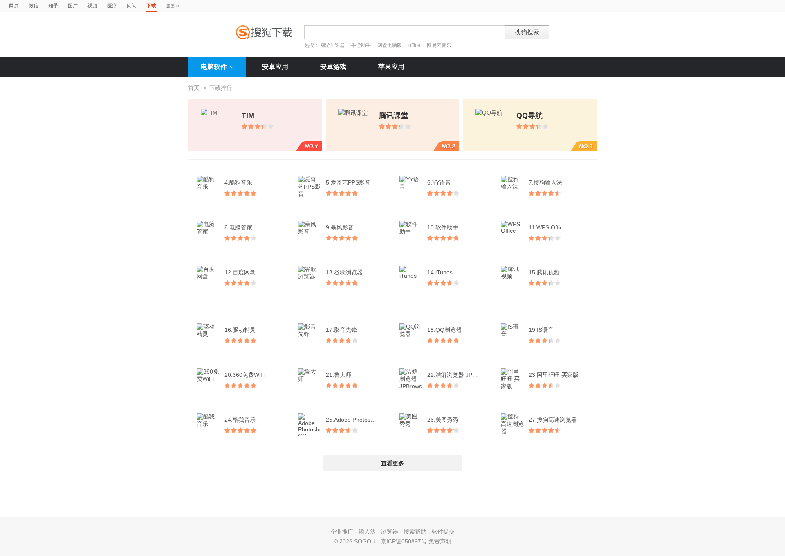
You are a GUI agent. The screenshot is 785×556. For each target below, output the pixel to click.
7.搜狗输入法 (545, 182)
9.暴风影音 (340, 227)
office (415, 45)
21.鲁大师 (338, 374)
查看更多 (392, 463)
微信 (33, 6)
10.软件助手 (442, 227)
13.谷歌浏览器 (344, 272)
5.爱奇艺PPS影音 (348, 182)
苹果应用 (391, 66)
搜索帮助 (415, 531)
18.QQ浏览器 (444, 330)
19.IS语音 (541, 330)
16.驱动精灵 (240, 330)
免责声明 (439, 541)
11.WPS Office (547, 227)
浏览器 (389, 531)
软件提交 (443, 531)
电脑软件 (214, 66)
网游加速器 (332, 45)
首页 (194, 88)
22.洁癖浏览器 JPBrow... (458, 374)
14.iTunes (440, 272)
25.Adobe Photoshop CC (356, 419)
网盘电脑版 (389, 45)
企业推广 (341, 531)
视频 (92, 6)
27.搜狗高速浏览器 (553, 419)
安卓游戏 (333, 66)
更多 (172, 5)
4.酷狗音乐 (238, 182)
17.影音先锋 (341, 330)
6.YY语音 (439, 182)
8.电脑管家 (238, 227)
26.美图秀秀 (442, 419)
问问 (132, 6)
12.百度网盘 (240, 272)
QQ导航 (529, 115)
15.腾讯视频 (544, 272)
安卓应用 (275, 66)
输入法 (367, 531)
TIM (248, 115)
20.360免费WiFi (244, 374)
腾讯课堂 (393, 115)
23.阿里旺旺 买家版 (554, 374)
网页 (14, 6)
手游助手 (361, 45)
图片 (73, 6)
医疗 (112, 6)
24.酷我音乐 (240, 419)
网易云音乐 (439, 45)
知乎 (53, 6)
